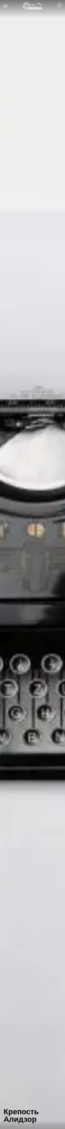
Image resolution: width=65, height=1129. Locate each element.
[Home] (33, 6)
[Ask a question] (59, 5)
